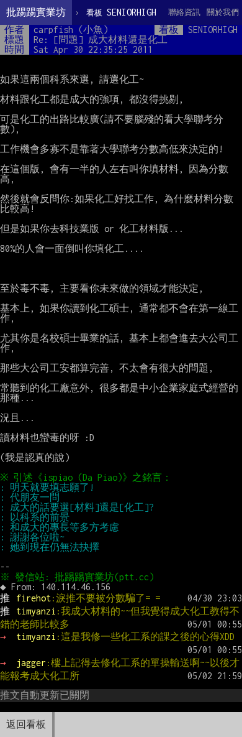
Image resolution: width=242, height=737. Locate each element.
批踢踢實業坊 (36, 12)
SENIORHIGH (121, 12)
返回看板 (26, 724)
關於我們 (223, 12)
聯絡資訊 (184, 12)
